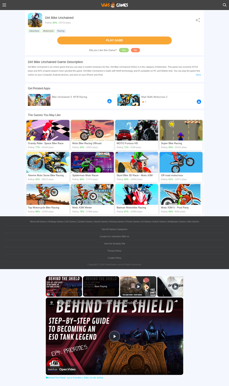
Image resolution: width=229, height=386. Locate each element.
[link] (51, 303)
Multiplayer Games (177, 221)
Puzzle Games (133, 221)
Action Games (159, 221)
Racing (60, 31)
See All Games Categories (114, 229)
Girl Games (70, 221)
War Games (193, 221)
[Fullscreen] (80, 294)
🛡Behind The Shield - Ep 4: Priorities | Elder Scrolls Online (101, 303)
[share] (176, 301)
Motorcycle (48, 31)
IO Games (146, 221)
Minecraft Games (38, 221)
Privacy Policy (114, 251)
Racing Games (117, 221)
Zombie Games (85, 221)
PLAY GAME (114, 40)
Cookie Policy (114, 258)
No (135, 50)
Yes (124, 50)
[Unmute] (52, 294)
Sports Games (101, 221)
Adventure (34, 31)
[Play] (48, 294)
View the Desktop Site (114, 243)
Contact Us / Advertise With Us (114, 236)
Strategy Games (56, 221)
